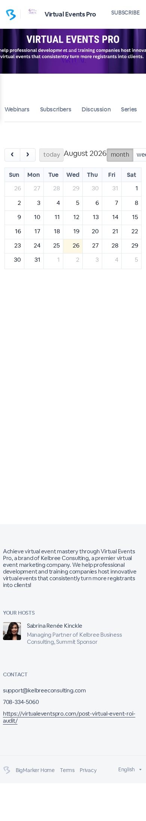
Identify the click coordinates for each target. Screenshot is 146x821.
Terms (67, 770)
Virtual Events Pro (70, 14)
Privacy (88, 770)
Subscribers (56, 109)
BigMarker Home (35, 770)
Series (129, 109)
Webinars (17, 109)
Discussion (96, 109)
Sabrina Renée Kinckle (54, 625)
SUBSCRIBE (125, 12)
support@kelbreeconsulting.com (44, 690)
